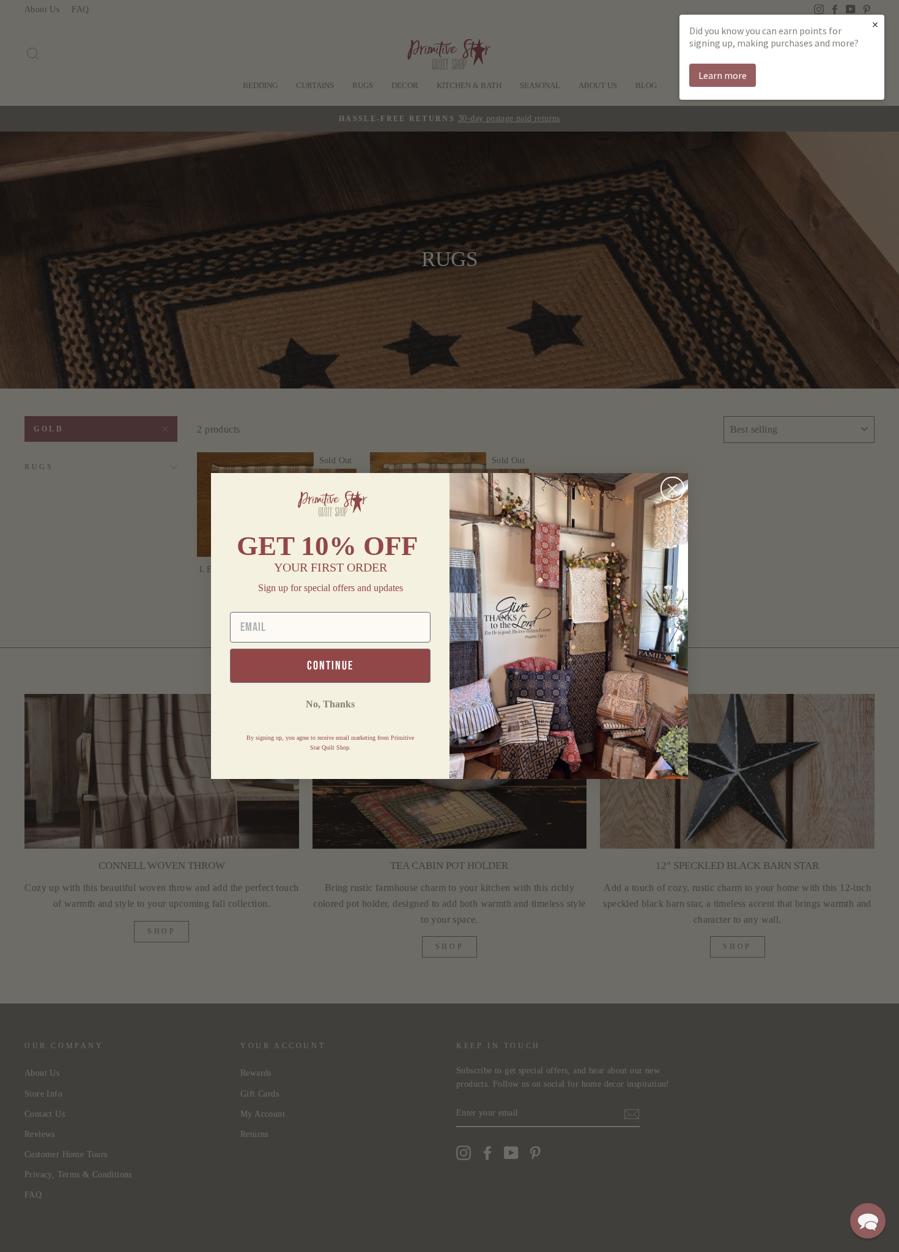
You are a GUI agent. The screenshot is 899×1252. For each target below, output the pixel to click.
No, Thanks (330, 704)
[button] (868, 1221)
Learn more (722, 75)
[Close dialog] (672, 488)
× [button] (875, 24)
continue (330, 665)
